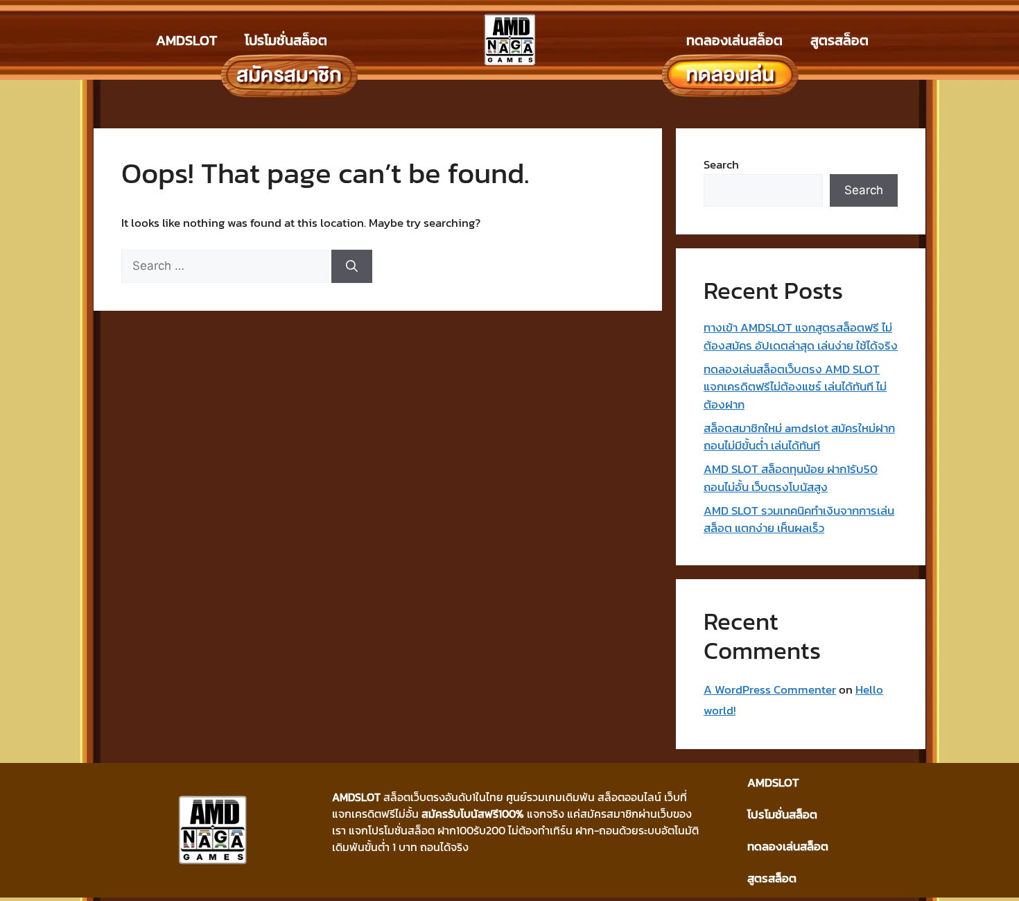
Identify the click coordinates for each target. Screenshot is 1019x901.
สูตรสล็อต (839, 40)
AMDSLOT (186, 40)
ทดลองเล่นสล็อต (734, 40)
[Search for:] (226, 266)
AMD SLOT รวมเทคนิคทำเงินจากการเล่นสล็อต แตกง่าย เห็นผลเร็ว (799, 519)
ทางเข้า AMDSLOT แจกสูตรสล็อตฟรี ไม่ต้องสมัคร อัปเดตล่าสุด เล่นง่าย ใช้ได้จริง (801, 336)
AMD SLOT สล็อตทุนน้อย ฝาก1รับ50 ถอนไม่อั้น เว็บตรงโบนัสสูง (791, 478)
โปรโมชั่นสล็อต (286, 40)
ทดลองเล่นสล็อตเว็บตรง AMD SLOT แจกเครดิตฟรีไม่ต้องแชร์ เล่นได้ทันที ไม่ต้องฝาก (795, 386)
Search (721, 164)
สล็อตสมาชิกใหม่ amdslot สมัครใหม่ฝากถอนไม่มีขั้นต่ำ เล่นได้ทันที (799, 437)
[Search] (351, 266)
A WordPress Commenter (770, 689)
